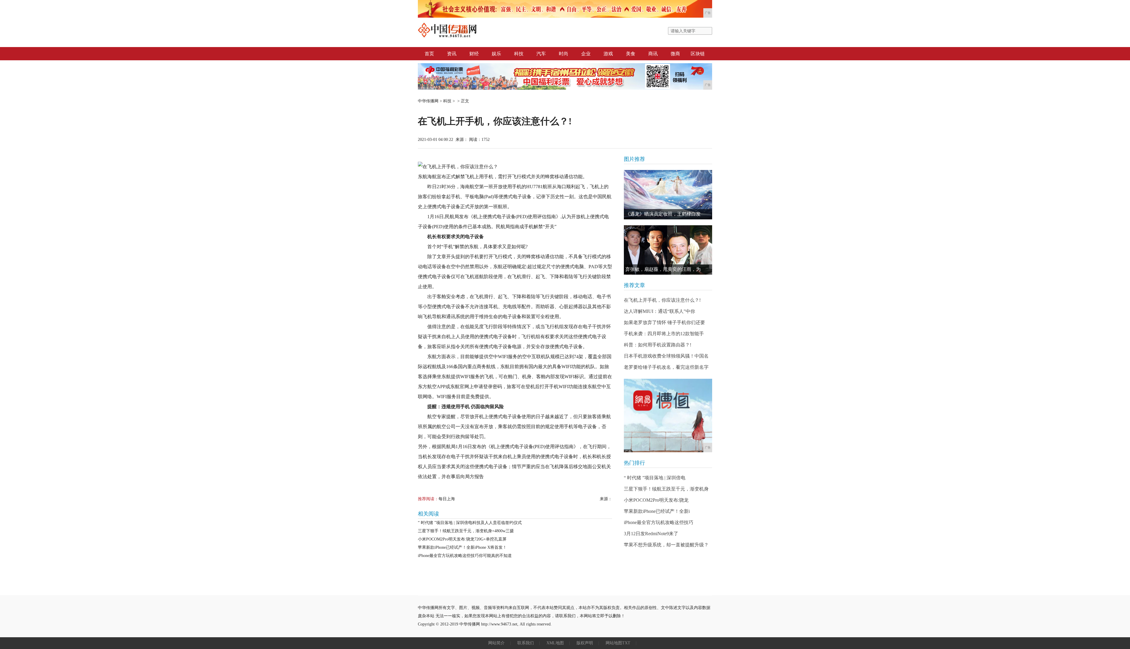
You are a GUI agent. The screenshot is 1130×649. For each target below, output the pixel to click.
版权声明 (584, 643)
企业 (586, 53)
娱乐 (496, 53)
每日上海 (446, 499)
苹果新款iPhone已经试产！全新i (657, 511)
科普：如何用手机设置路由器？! (657, 344)
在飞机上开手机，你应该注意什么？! (662, 300)
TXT (626, 643)
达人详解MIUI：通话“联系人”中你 (659, 311)
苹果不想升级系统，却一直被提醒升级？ (666, 544)
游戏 (608, 53)
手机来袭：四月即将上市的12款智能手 (664, 333)
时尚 (563, 53)
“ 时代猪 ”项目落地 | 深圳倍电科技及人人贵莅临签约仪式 (470, 522)
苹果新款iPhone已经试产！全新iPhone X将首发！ (462, 547)
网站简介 (496, 643)
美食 (630, 53)
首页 (429, 53)
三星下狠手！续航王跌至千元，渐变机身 (666, 488)
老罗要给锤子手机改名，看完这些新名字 (666, 367)
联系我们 (525, 643)
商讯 (653, 53)
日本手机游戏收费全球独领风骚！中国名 (666, 355)
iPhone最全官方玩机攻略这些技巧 (658, 522)
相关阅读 (428, 514)
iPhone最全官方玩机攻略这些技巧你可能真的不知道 (465, 555)
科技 (519, 53)
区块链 (698, 53)
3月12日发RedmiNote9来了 (651, 533)
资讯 (451, 53)
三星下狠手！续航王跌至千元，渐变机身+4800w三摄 (466, 531)
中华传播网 (428, 101)
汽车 (541, 53)
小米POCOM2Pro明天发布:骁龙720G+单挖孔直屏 (462, 539)
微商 (675, 53)
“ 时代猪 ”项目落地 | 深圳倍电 (654, 477)
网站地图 (614, 643)
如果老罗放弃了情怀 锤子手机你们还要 (664, 322)
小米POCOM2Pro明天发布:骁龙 (656, 500)
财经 (474, 53)
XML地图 (555, 643)
